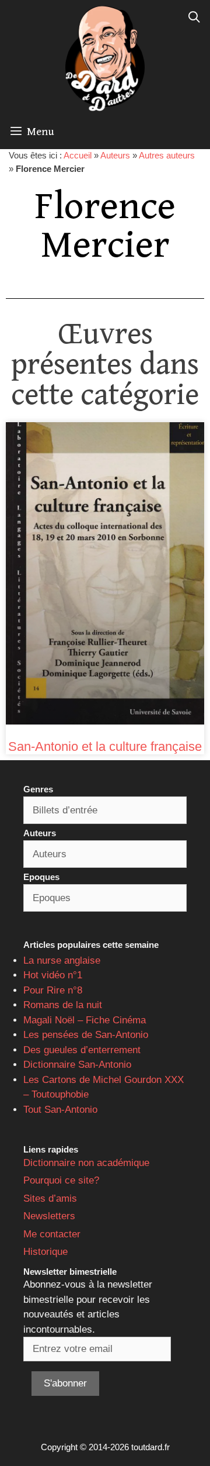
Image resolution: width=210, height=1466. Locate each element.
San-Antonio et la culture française (105, 746)
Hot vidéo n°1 (52, 975)
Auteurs (115, 155)
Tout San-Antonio (60, 1109)
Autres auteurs (167, 155)
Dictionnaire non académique (86, 1162)
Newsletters (49, 1216)
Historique (45, 1251)
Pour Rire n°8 (52, 990)
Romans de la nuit (62, 1004)
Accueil (78, 155)
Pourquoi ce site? (61, 1180)
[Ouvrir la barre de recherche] (194, 17)
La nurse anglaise (61, 960)
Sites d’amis (50, 1198)
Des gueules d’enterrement (82, 1049)
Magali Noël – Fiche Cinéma (84, 1020)
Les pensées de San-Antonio (85, 1034)
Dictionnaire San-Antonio (77, 1064)
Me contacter (51, 1234)
